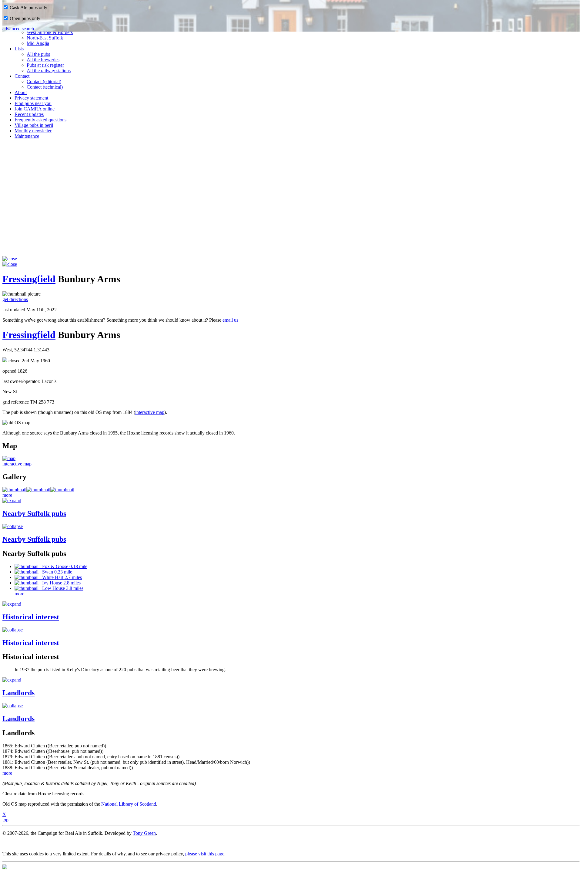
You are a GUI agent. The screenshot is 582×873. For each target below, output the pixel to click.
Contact (22, 76)
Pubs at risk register (45, 65)
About (21, 92)
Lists (19, 48)
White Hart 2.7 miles (60, 577)
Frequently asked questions (40, 119)
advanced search (18, 28)
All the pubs (38, 54)
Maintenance (27, 136)
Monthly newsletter (33, 130)
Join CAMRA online (35, 108)
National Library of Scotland (128, 804)
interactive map (149, 412)
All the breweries (43, 59)
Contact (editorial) (44, 81)
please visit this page (204, 853)
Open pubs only (24, 18)
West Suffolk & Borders (50, 32)
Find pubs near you (33, 103)
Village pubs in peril (34, 125)
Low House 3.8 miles (60, 588)
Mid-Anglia (38, 43)
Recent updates (29, 114)
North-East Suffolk (45, 37)
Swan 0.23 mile (55, 571)
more (7, 495)
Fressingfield (28, 278)
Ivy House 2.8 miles (59, 582)
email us (230, 320)
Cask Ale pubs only (27, 7)
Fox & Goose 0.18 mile (62, 566)
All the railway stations (49, 70)
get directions (15, 299)
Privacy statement (31, 97)
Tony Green (144, 833)
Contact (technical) (45, 87)
